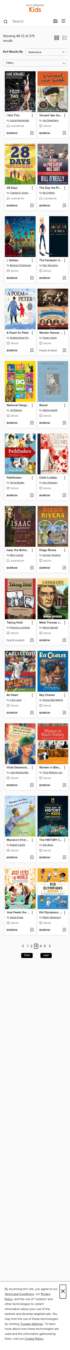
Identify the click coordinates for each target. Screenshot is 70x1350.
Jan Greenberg (51, 120)
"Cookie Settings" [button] (31, 1324)
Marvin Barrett (50, 627)
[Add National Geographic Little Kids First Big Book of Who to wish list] (31, 423)
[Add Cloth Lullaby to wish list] (64, 495)
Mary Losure (16, 555)
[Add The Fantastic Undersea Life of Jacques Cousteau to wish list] (64, 278)
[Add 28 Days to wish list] (31, 205)
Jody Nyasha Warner (21, 772)
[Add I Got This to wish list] (31, 133)
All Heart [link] (12, 695)
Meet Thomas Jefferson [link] (51, 622)
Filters (10, 63)
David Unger (16, 917)
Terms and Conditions (19, 1294)
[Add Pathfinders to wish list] (31, 495)
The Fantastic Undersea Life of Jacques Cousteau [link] (51, 260)
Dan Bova (48, 845)
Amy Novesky (50, 482)
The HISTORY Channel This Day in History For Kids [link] (51, 840)
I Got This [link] (13, 115)
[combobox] (27, 21)
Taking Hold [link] (15, 622)
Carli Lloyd (15, 700)
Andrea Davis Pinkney (21, 337)
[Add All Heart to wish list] (31, 713)
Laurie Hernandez (19, 120)
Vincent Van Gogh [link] (51, 115)
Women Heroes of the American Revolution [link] (51, 333)
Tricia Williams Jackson (53, 772)
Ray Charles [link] (47, 695)
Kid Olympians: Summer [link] (51, 912)
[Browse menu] (63, 21)
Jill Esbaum (16, 410)
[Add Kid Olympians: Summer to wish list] (64, 930)
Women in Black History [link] (51, 767)
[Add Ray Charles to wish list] (64, 713)
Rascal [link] (43, 405)
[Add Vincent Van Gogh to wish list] (64, 133)
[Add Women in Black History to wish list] (64, 785)
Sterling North (50, 410)
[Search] (5, 21)
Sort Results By (13, 52)
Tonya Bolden (17, 482)
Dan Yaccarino (50, 265)
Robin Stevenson (52, 917)
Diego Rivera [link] (47, 550)
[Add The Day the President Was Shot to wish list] (64, 205)
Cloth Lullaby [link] (48, 478)
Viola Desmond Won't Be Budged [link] (18, 767)
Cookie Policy (34, 1339)
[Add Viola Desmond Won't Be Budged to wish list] (31, 785)
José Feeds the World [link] (18, 912)
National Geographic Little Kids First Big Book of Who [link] (18, 405)
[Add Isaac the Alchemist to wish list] (31, 568)
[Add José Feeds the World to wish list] (31, 930)
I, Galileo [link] (12, 260)
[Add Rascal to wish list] (64, 423)
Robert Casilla (17, 845)
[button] (56, 39)
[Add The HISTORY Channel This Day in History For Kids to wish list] (64, 857)
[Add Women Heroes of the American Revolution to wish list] (64, 350)
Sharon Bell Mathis (53, 700)
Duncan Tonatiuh (52, 555)
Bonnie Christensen (20, 265)
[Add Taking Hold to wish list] (31, 640)
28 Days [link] (12, 188)
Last (46, 955)
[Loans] (55, 22)
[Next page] (49, 946)
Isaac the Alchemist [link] (18, 550)
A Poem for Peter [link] (18, 333)
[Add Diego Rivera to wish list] (64, 568)
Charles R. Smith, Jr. (21, 192)
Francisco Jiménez (20, 627)
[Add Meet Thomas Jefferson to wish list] (64, 640)
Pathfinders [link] (14, 478)
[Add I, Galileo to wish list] (31, 278)
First (27, 955)
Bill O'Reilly (49, 192)
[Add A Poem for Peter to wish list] (31, 350)
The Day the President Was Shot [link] (51, 188)
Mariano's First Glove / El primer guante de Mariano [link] (18, 840)
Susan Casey (50, 337)
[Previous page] (23, 946)
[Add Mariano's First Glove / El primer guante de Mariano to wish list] (31, 857)
